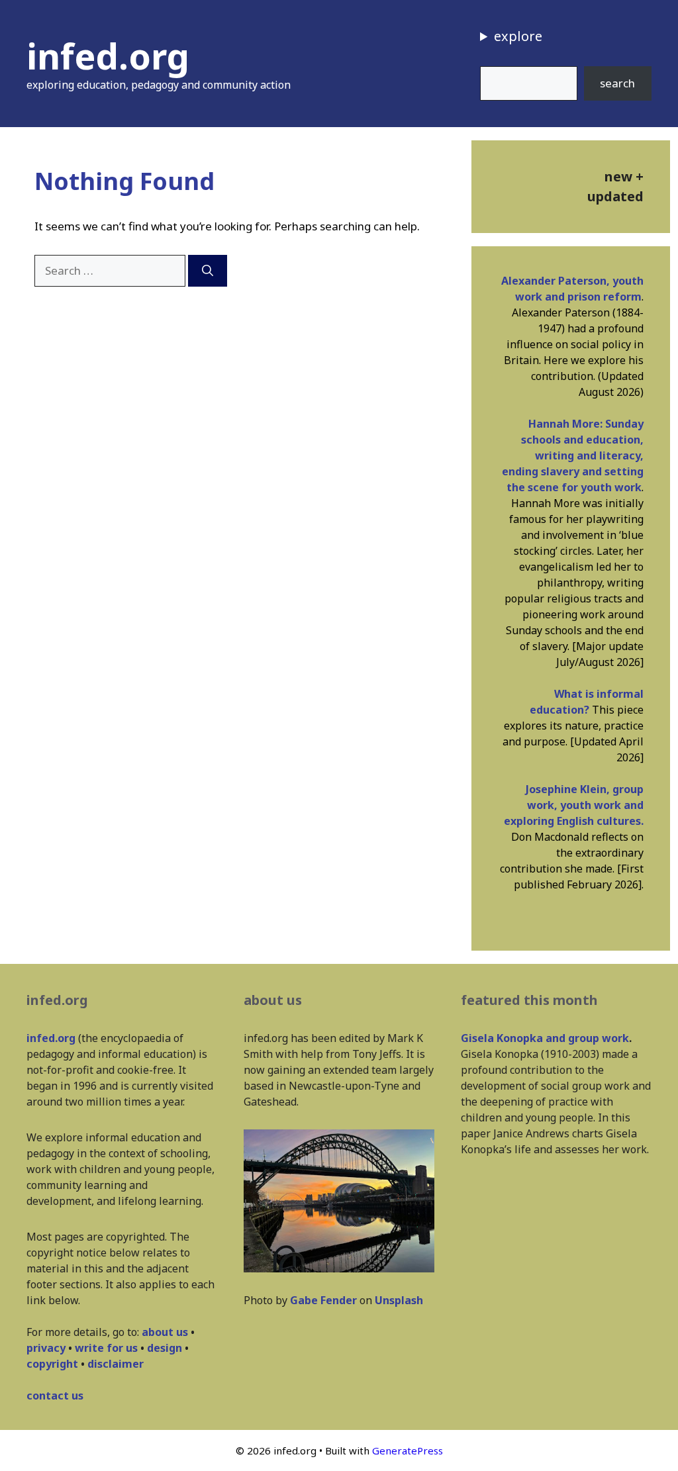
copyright (52, 1363)
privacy (46, 1348)
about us (165, 1332)
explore (518, 36)
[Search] (207, 271)
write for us (106, 1348)
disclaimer (115, 1363)
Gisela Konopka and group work (545, 1038)
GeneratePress (407, 1450)
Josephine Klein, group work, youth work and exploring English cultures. (574, 805)
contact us (54, 1395)
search (617, 83)
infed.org (107, 55)
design (164, 1348)
